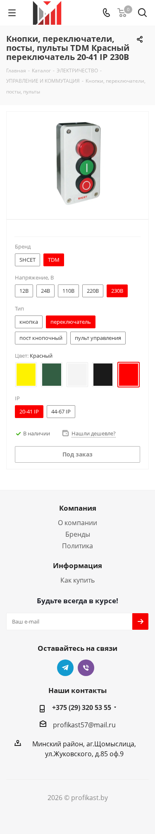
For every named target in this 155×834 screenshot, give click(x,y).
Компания (77, 508)
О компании (77, 522)
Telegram (65, 668)
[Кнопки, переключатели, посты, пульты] (77, 163)
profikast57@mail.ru (84, 724)
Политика (77, 545)
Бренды (77, 534)
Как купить (77, 580)
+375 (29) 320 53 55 (81, 707)
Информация (77, 565)
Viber (86, 668)
